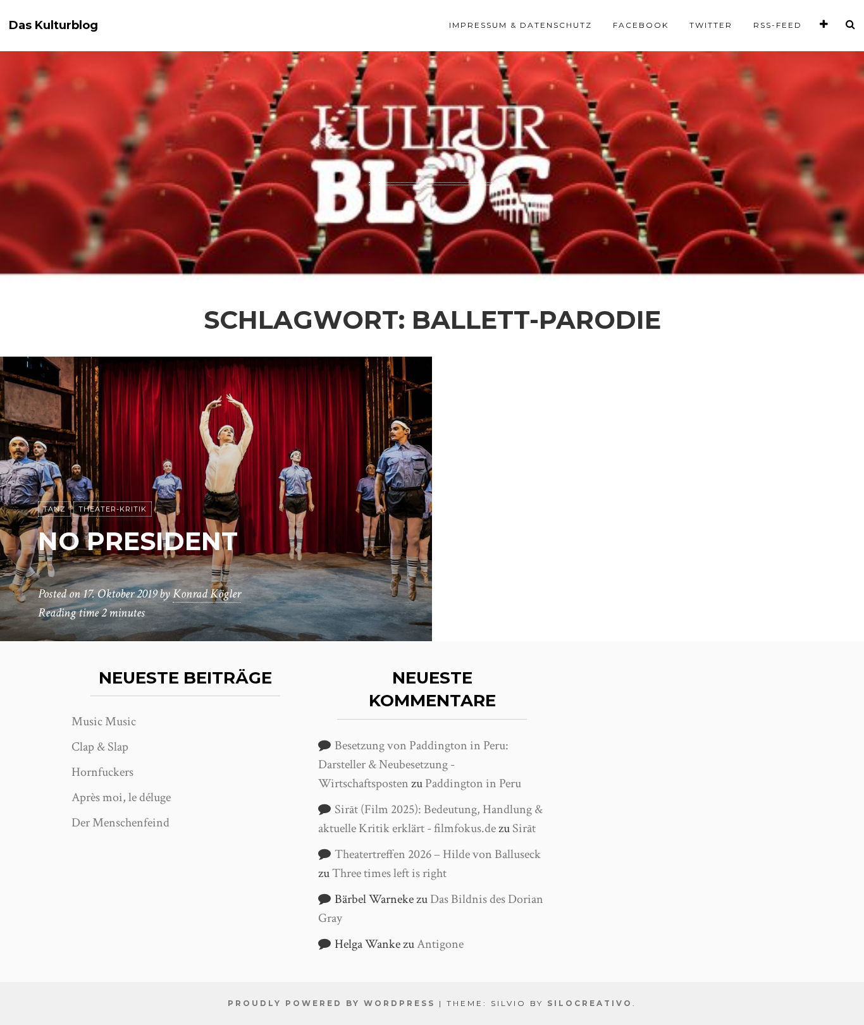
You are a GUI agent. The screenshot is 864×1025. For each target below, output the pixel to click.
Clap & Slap (99, 747)
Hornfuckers (102, 772)
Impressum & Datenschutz (520, 25)
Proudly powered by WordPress (331, 1003)
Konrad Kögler (207, 594)
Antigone (440, 944)
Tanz (54, 509)
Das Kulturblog (53, 25)
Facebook (641, 25)
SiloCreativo (590, 1003)
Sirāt (524, 828)
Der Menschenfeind (120, 822)
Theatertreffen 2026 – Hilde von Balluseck (438, 854)
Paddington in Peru (473, 783)
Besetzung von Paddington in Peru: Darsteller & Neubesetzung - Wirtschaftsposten (413, 764)
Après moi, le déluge (121, 797)
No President (138, 540)
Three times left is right (389, 873)
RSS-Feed (777, 25)
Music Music (103, 721)
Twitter (710, 25)
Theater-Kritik (112, 509)
